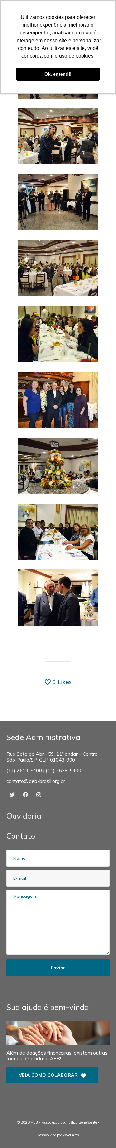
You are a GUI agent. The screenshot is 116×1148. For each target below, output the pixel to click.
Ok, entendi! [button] (58, 74)
